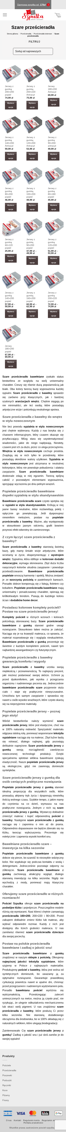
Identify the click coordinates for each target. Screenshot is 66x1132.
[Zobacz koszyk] (58, 15)
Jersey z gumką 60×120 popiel (9, 243)
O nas (9, 1120)
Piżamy (6, 1095)
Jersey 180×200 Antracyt (52, 89)
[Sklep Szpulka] (33, 14)
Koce (5, 1090)
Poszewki (7, 1075)
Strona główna (12, 34)
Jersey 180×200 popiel (9, 349)
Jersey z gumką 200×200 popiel (9, 90)
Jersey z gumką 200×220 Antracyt (30, 90)
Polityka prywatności (33, 1123)
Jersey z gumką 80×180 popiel (52, 192)
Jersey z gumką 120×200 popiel (52, 243)
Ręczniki (6, 1085)
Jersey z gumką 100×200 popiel (30, 192)
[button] (4, 14)
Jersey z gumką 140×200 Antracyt (9, 141)
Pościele (6, 1065)
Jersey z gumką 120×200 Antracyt (30, 141)
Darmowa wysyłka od (31, 4)
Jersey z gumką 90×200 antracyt (52, 141)
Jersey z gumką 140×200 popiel (9, 297)
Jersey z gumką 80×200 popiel (9, 192)
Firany (5, 1100)
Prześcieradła (26, 34)
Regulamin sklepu (50, 1120)
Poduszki (7, 1080)
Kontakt (17, 1120)
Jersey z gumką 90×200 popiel (30, 243)
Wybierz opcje (10, 105)
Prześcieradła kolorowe (43, 34)
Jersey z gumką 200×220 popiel (52, 297)
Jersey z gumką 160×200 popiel (30, 297)
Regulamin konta (31, 1120)
